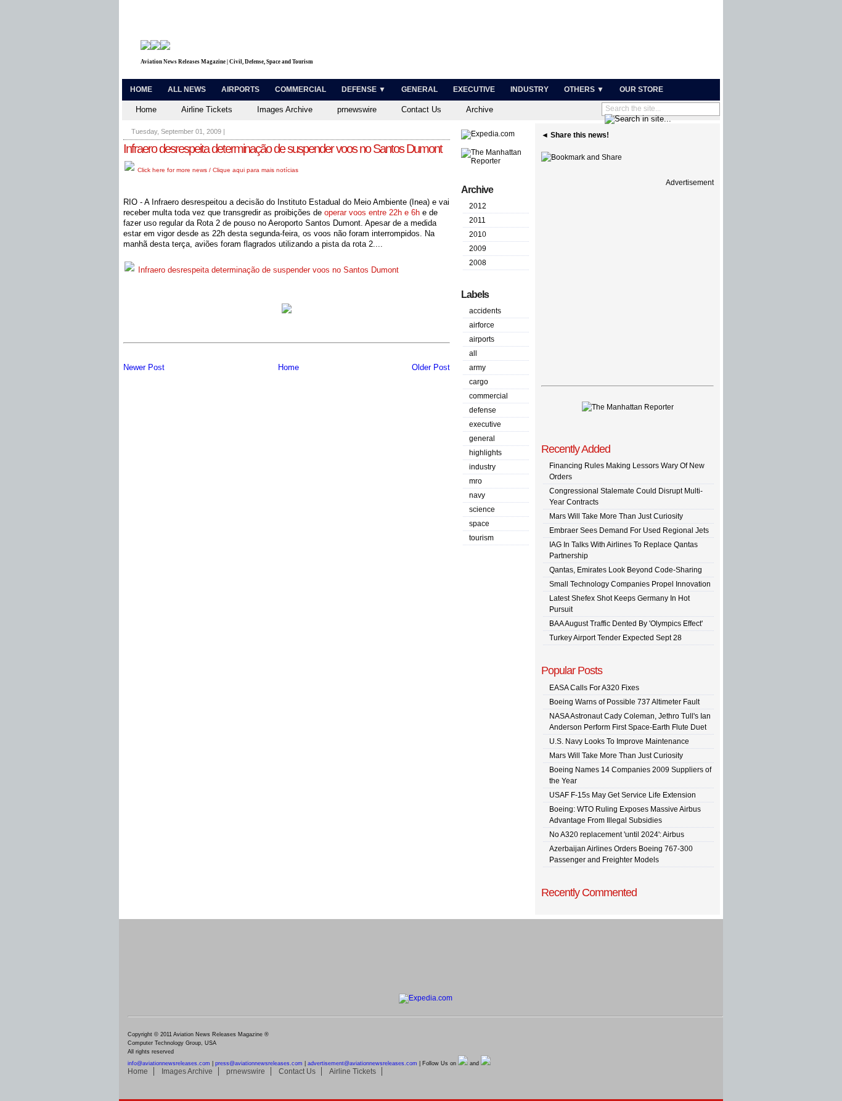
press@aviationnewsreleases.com (259, 1063)
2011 (477, 220)
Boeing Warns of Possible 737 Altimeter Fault (624, 702)
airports (481, 339)
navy (477, 495)
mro (475, 481)
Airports (240, 89)
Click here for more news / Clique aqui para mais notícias (217, 170)
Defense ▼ (363, 89)
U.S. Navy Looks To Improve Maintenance (619, 741)
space (479, 523)
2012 (477, 206)
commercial (488, 396)
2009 (477, 248)
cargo (478, 381)
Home (141, 89)
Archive (479, 109)
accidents (485, 311)
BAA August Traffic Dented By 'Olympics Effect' (626, 623)
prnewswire (357, 109)
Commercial (300, 89)
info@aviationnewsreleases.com (169, 1063)
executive (485, 424)
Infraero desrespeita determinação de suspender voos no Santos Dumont (282, 148)
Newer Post (144, 367)
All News (187, 89)
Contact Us (421, 109)
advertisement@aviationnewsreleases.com (362, 1063)
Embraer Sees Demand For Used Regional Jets (629, 530)
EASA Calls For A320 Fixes (594, 687)
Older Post (431, 367)
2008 (477, 262)
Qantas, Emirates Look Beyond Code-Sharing (625, 570)
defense (482, 410)
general (482, 438)
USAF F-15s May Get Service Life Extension (622, 795)
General (419, 89)
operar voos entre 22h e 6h (372, 212)
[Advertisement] (572, 41)
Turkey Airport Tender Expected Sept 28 (615, 637)
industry (482, 467)
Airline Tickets (206, 109)
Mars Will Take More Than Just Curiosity (616, 516)
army (477, 367)
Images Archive (285, 109)
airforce (481, 325)
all (473, 353)
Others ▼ (584, 89)
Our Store (641, 89)
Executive (474, 89)
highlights (485, 452)
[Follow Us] (463, 1063)
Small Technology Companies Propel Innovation (630, 584)
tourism (481, 538)
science (482, 509)
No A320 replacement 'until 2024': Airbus (616, 834)
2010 (477, 234)
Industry (529, 89)
